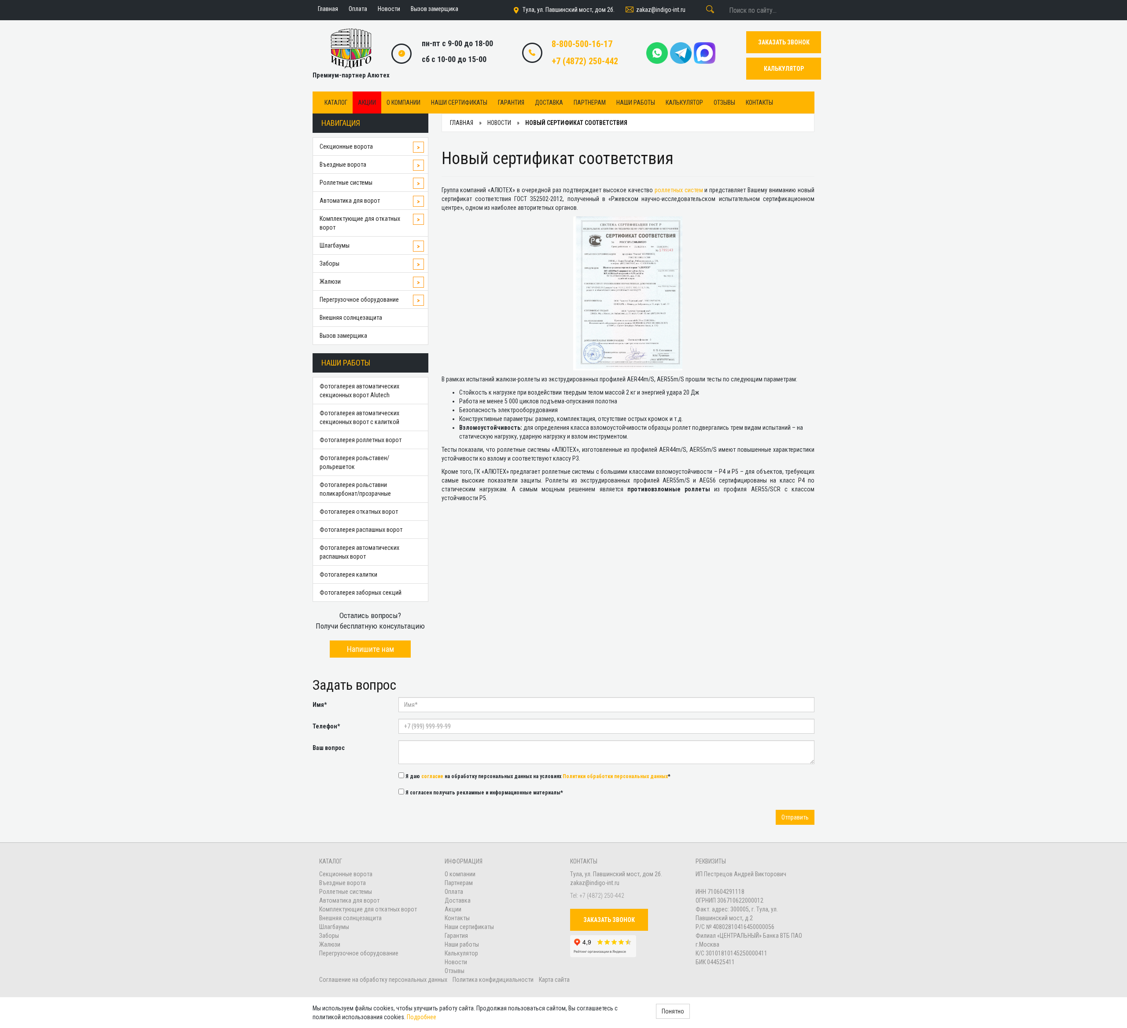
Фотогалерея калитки (348, 574)
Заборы (329, 263)
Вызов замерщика (343, 335)
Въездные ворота (343, 164)
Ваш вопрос (329, 747)
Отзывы (724, 102)
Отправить (795, 817)
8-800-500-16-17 (582, 44)
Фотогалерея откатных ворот (359, 511)
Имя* (320, 704)
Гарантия (511, 102)
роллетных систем (679, 190)
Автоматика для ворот (350, 200)
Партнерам (590, 102)
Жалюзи (330, 281)
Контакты (759, 102)
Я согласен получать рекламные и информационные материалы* (483, 793)
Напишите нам (370, 649)
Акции (367, 102)
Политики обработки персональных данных (615, 776)
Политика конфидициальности (493, 979)
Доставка (549, 102)
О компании (403, 102)
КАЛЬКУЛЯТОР (784, 68)
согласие (432, 776)
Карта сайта (554, 979)
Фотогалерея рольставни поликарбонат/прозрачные (355, 489)
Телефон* (326, 726)
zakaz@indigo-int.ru (660, 9)
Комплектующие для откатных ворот (360, 223)
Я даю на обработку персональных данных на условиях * (537, 776)
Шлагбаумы (335, 245)
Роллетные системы (346, 182)
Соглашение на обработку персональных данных (384, 979)
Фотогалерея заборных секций (360, 592)
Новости (456, 962)
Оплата (454, 891)
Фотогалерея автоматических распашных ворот (359, 552)
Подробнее (421, 1017)
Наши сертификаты (459, 102)
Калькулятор (684, 102)
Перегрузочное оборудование (359, 299)
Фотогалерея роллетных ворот (360, 439)
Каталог (335, 102)
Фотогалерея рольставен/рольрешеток (354, 462)
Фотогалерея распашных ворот (361, 529)
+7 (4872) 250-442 (585, 61)
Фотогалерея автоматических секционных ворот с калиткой (359, 417)
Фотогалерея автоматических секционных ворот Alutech (359, 391)
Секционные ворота (346, 146)
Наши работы (635, 102)
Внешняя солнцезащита (351, 317)
